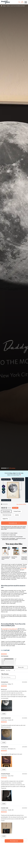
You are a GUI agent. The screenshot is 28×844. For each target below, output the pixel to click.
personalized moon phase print (9, 628)
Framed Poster (17, 511)
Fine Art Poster (6, 511)
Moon (4, 5)
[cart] (22, 2)
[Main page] (5, 2)
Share (3, 713)
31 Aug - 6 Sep (12, 473)
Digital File (5, 518)
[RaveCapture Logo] (5, 650)
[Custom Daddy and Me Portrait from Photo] (6, 555)
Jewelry (17, 515)
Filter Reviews (5, 674)
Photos (21, 667)
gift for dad (23, 568)
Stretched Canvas (7, 515)
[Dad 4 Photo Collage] (16, 555)
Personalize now (14, 840)
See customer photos (21, 504)
